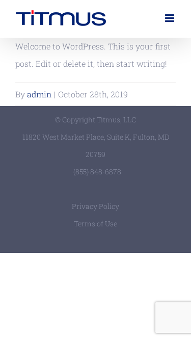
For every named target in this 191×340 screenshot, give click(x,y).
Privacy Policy (95, 206)
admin (39, 94)
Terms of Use (95, 223)
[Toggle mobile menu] (170, 18)
